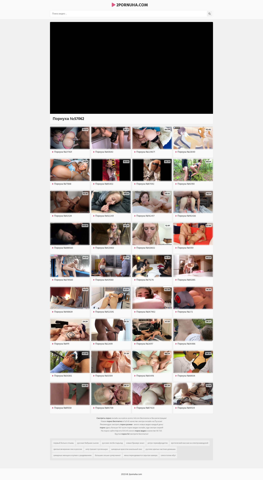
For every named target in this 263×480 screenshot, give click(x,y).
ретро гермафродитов (158, 443)
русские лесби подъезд (112, 443)
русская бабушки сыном (88, 443)
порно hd (125, 434)
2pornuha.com (131, 5)
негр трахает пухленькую (96, 449)
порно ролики (126, 424)
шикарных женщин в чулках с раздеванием (72, 455)
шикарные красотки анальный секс (126, 449)
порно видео (140, 430)
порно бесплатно (114, 421)
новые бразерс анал (135, 443)
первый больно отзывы (63, 443)
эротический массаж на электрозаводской (189, 443)
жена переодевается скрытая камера (140, 455)
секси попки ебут (168, 455)
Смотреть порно (104, 418)
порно (102, 427)
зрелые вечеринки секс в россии (67, 449)
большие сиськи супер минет (108, 455)
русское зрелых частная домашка (160, 449)
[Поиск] (209, 13)
